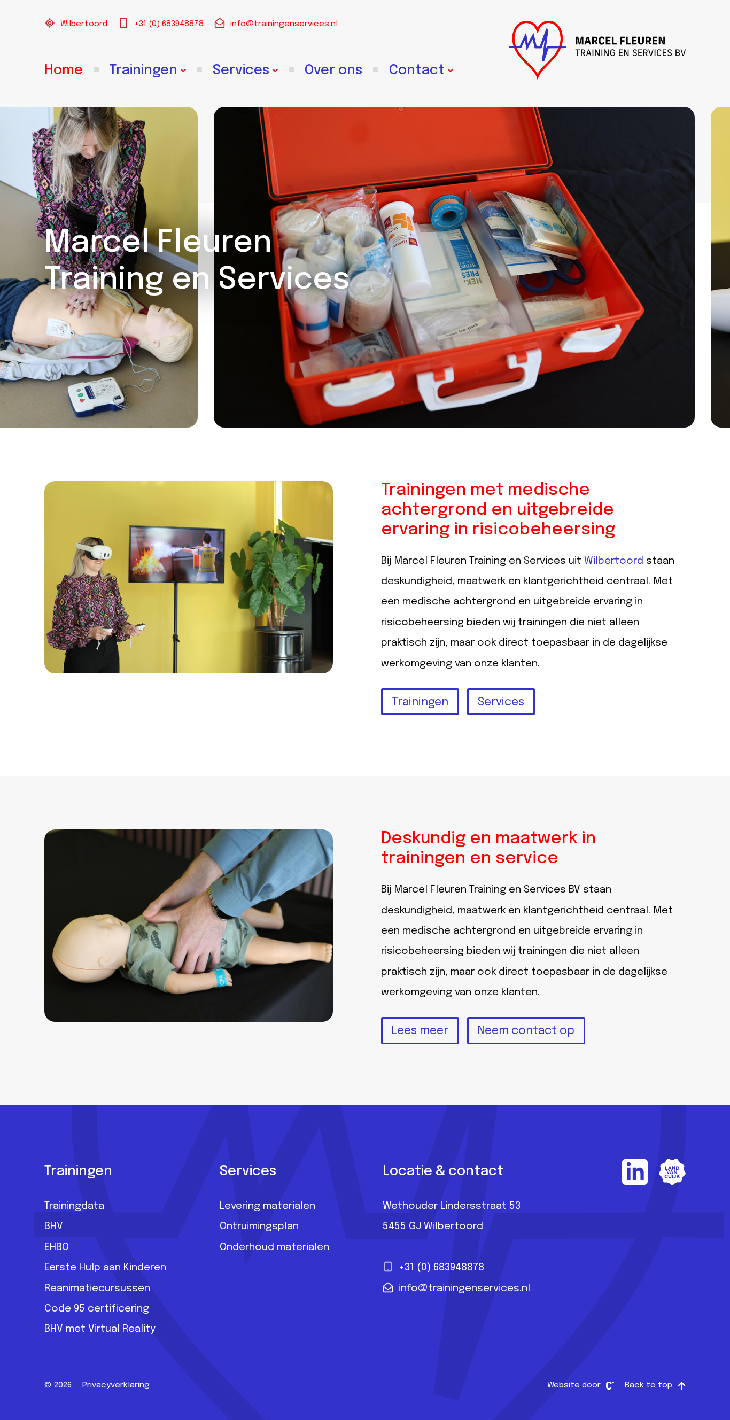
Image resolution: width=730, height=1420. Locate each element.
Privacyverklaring (116, 1385)
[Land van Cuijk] (672, 1172)
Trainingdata (74, 1206)
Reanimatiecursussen (97, 1288)
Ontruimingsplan (259, 1226)
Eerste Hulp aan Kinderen (105, 1267)
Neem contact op (526, 1031)
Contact (417, 70)
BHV (53, 1226)
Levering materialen (267, 1206)
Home (63, 70)
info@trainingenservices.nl (284, 24)
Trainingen (143, 70)
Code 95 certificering (96, 1308)
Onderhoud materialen (274, 1247)
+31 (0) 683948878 (169, 24)
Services (241, 70)
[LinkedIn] (635, 1172)
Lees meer (420, 1031)
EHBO (56, 1247)
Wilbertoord (83, 24)
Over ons (333, 70)
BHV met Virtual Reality (100, 1329)
